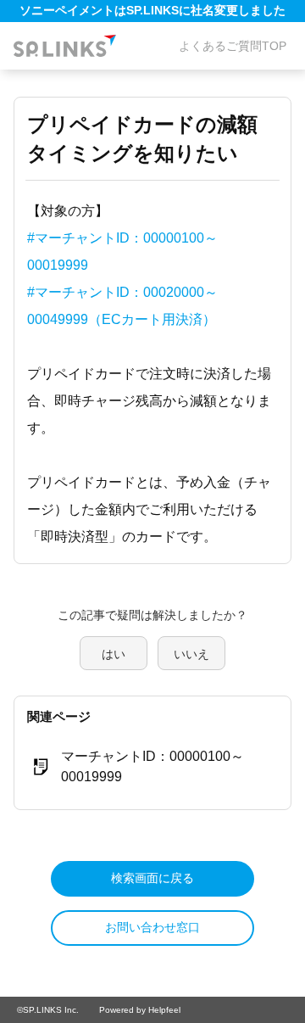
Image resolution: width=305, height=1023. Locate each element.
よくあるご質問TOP (232, 46)
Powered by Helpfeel (139, 1010)
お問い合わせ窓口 (152, 927)
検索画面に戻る (152, 878)
